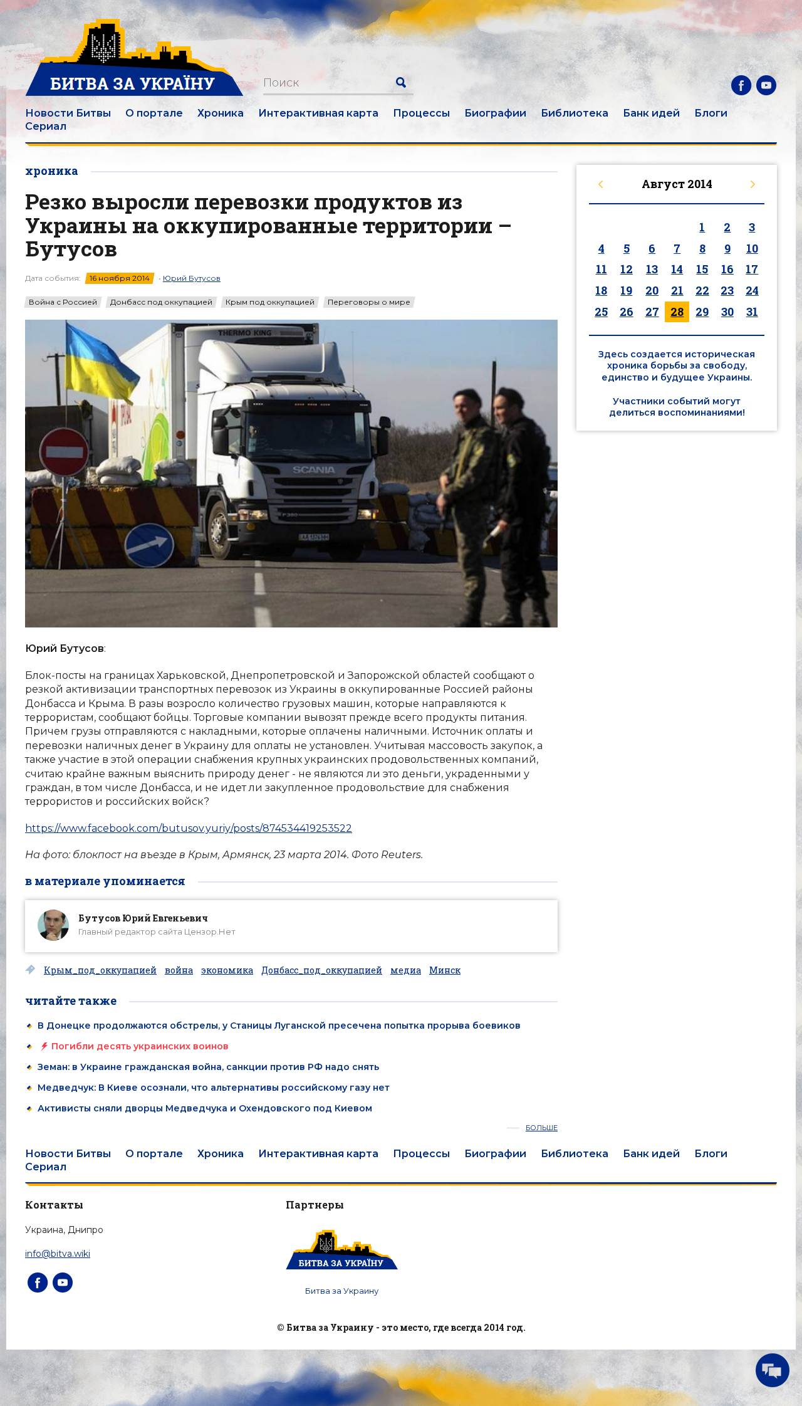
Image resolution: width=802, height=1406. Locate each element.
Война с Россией (63, 302)
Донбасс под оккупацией (161, 302)
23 (727, 290)
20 (652, 290)
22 (702, 290)
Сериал (45, 126)
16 (727, 268)
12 (626, 268)
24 (752, 290)
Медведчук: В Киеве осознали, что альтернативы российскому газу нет (214, 1087)
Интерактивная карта (318, 113)
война (179, 970)
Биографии (495, 113)
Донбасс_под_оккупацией (321, 970)
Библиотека (574, 113)
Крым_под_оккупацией (100, 970)
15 (702, 268)
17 (752, 268)
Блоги (710, 113)
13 (652, 268)
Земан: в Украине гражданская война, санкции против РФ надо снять (208, 1067)
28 (677, 311)
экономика (227, 970)
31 (752, 311)
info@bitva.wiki (57, 1253)
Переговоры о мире (369, 302)
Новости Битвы (68, 113)
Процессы (421, 113)
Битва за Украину (341, 1291)
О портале (154, 113)
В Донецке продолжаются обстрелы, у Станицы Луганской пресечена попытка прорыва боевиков (279, 1025)
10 (752, 248)
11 (601, 268)
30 (727, 311)
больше (542, 1128)
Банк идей (651, 113)
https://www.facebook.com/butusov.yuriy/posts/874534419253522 (188, 828)
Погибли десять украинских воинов (140, 1046)
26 (626, 311)
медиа (405, 970)
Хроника (220, 113)
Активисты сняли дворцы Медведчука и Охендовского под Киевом (205, 1108)
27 (652, 311)
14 (677, 268)
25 (601, 311)
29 (702, 311)
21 (677, 290)
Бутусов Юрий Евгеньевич (143, 918)
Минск (445, 970)
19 (626, 290)
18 (601, 290)
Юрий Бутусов (192, 278)
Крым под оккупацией (270, 302)
